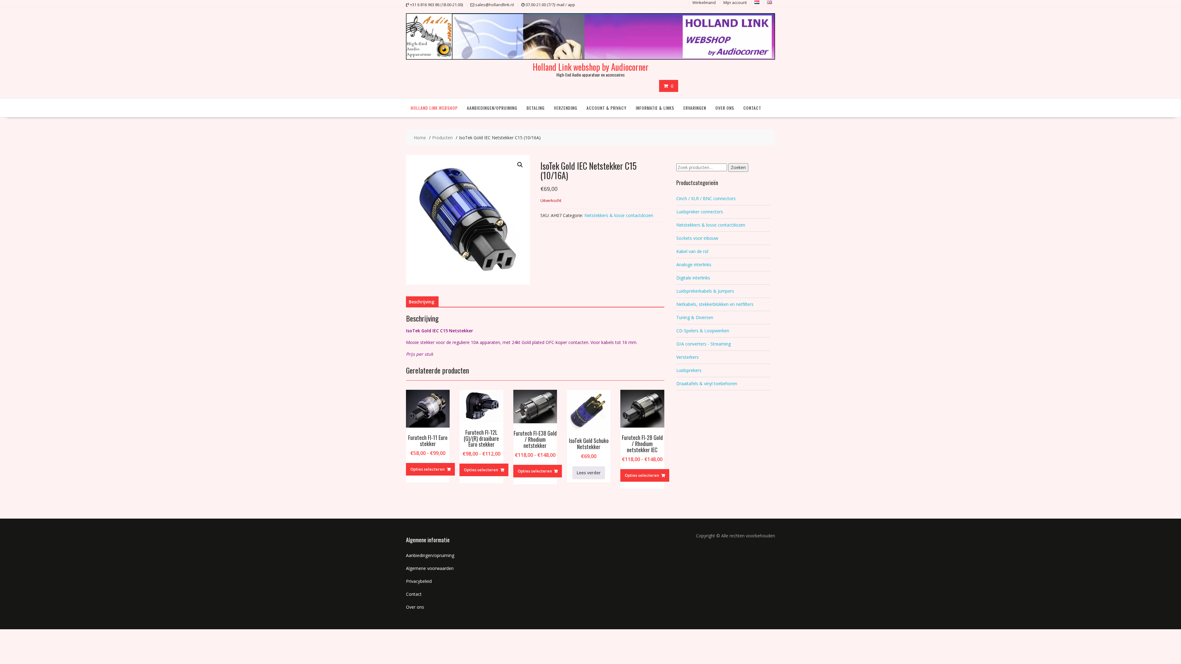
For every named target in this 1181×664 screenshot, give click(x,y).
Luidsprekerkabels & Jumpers (705, 291)
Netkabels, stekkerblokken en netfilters (715, 304)
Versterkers (687, 357)
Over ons (724, 108)
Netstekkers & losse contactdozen (618, 215)
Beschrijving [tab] (421, 302)
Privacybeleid (419, 581)
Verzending (565, 108)
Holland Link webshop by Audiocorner (591, 67)
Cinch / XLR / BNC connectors (706, 198)
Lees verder (589, 473)
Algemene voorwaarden (430, 568)
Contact (752, 108)
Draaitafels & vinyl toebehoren (706, 383)
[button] (520, 164)
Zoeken (738, 167)
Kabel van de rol (692, 251)
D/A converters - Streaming (703, 344)
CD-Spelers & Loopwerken (702, 331)
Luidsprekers (689, 370)
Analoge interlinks (693, 264)
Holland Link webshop (434, 108)
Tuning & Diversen (694, 317)
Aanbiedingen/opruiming (492, 108)
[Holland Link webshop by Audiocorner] (590, 58)
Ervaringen (694, 108)
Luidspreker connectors (699, 212)
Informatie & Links (655, 108)
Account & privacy (606, 108)
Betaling (536, 108)
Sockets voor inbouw (697, 238)
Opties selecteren (427, 469)
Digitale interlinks (693, 278)
